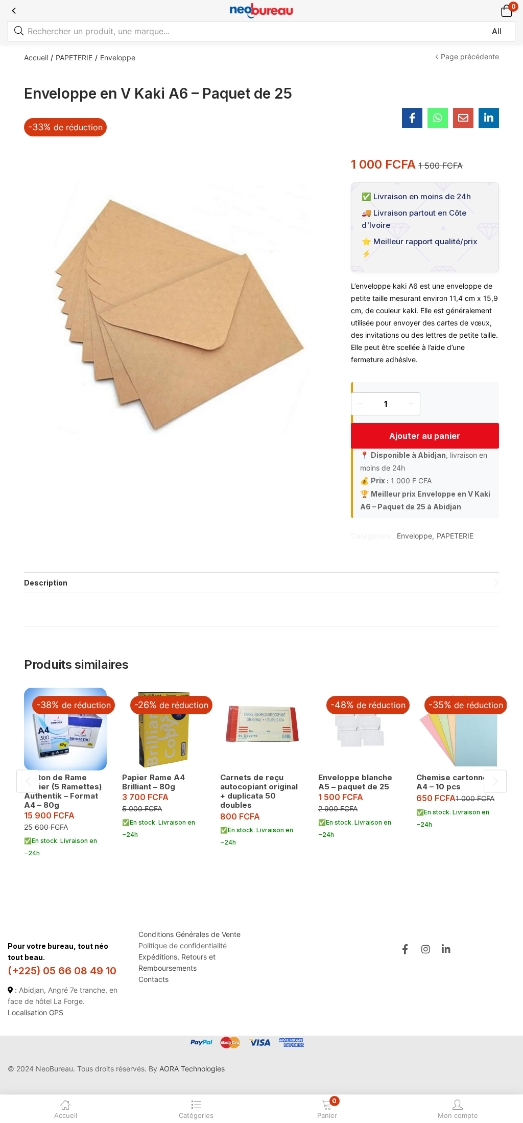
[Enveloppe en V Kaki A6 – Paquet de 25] (412, 118)
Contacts (153, 979)
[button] (506, 10)
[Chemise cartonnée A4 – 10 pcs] (457, 729)
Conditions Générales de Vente (189, 934)
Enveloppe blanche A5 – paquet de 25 (355, 782)
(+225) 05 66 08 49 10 (62, 971)
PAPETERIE (74, 57)
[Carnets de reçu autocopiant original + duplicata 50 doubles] (261, 729)
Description (45, 582)
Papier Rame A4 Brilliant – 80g (153, 782)
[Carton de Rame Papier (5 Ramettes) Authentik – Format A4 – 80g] (65, 729)
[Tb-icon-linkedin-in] (446, 949)
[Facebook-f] (405, 949)
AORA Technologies (192, 1068)
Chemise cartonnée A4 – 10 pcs (454, 782)
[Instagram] (426, 949)
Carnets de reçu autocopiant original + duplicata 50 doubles (259, 791)
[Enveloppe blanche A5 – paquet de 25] (359, 729)
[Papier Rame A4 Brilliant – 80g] (163, 729)
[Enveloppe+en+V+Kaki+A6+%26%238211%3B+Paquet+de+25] (489, 118)
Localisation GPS (35, 1012)
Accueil (36, 57)
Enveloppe (117, 57)
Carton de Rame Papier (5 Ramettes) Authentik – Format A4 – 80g (63, 791)
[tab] (261, 582)
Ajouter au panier (424, 436)
